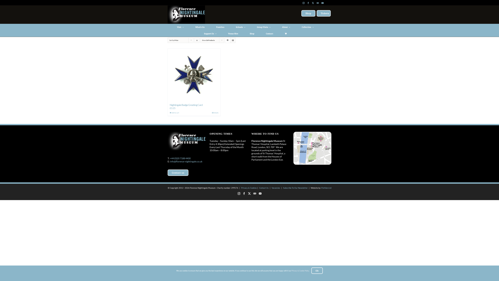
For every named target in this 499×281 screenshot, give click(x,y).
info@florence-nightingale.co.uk (186, 161)
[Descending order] (196, 40)
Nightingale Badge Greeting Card (186, 104)
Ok (317, 270)
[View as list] (232, 40)
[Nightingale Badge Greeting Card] (194, 75)
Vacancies (276, 188)
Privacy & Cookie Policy (300, 271)
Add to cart (175, 113)
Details (216, 113)
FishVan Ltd (326, 188)
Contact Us (264, 188)
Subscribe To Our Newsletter (295, 188)
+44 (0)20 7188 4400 (180, 158)
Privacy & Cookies (249, 188)
